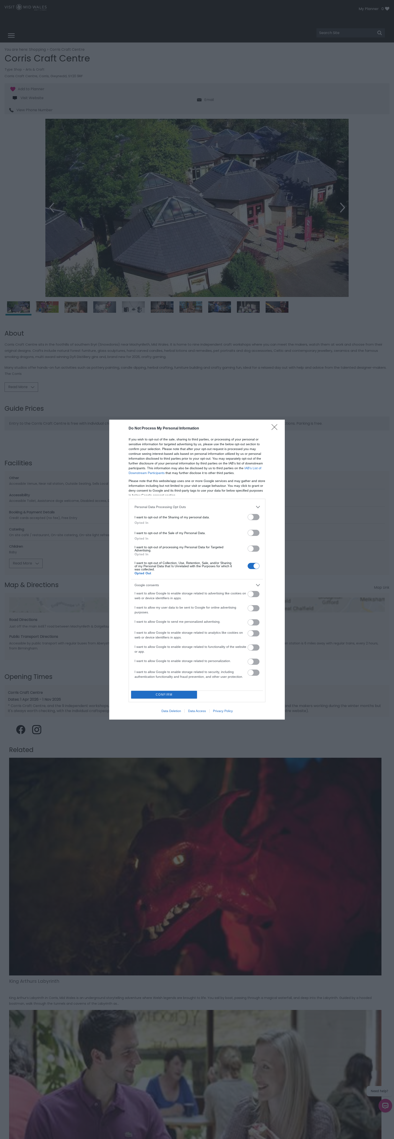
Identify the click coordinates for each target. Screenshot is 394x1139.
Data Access (197, 711)
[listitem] (197, 507)
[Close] (276, 428)
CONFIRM (164, 694)
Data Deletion (171, 711)
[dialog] (197, 570)
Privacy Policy (223, 711)
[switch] (253, 517)
